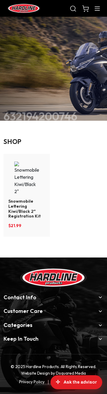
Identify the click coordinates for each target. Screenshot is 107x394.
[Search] (73, 8)
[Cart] (85, 8)
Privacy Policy (32, 381)
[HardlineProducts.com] (23, 8)
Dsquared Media (71, 373)
